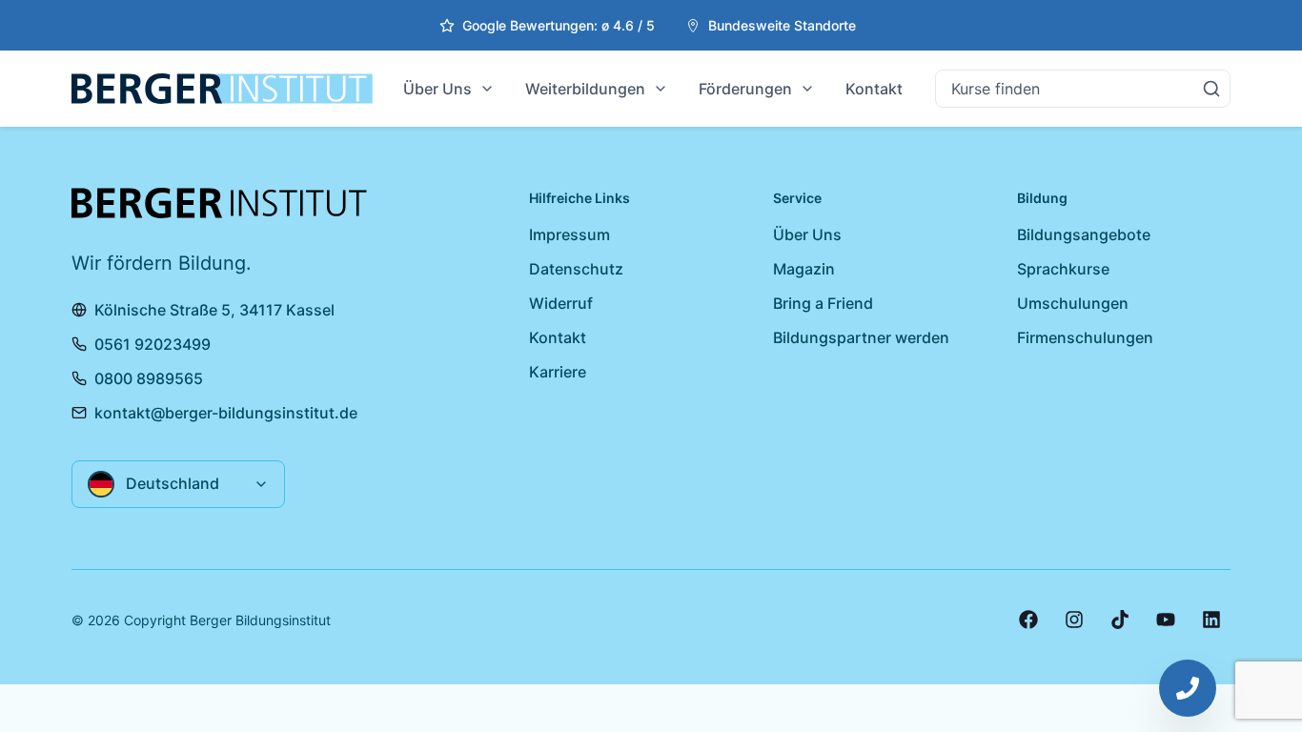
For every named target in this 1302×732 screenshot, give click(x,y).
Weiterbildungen (585, 88)
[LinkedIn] (1211, 619)
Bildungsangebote (1083, 234)
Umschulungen (1073, 303)
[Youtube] (1166, 619)
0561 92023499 (152, 344)
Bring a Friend (823, 303)
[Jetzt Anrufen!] (1187, 688)
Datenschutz (576, 268)
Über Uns (437, 88)
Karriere (557, 371)
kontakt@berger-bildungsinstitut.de (225, 412)
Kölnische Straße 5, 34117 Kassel (214, 309)
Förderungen (745, 88)
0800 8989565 (148, 378)
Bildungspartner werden (861, 337)
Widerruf (561, 303)
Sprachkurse (1063, 268)
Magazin (804, 268)
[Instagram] (1074, 619)
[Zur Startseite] (222, 88)
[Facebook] (1028, 619)
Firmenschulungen (1085, 337)
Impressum (569, 234)
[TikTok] (1120, 619)
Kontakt (874, 88)
